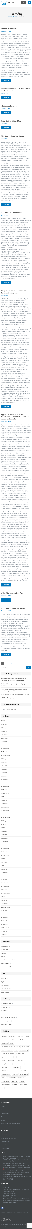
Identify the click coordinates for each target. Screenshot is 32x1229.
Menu (23, 2)
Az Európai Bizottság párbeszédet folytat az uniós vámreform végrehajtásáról (14, 690)
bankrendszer (5, 1039)
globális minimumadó (7, 1057)
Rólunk (3, 1106)
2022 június (4, 862)
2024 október (4, 790)
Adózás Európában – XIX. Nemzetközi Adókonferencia (15, 90)
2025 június (4, 765)
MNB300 (15, 1063)
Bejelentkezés (4, 982)
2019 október (4, 924)
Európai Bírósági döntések (8, 1053)
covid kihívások (14, 1039)
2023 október (4, 814)
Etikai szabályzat (5, 1113)
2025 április (4, 772)
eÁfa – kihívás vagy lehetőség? (12, 593)
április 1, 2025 (5, 93)
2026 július (4, 721)
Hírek (3, 956)
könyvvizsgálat (20, 1060)
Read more (6, 80)
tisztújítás (22, 1081)
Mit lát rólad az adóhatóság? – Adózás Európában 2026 (16, 1167)
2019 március (4, 934)
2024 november (5, 786)
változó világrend (23, 1084)
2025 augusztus (5, 759)
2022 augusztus (5, 855)
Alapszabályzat (5, 1110)
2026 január (4, 741)
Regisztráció (4, 978)
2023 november (5, 810)
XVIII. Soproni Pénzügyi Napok (13, 608)
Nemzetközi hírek (6, 967)
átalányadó (8, 1088)
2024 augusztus (5, 793)
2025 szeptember (5, 755)
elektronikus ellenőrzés (7, 1050)
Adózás (27, 1036)
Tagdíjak (3, 1120)
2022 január (4, 879)
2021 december (5, 883)
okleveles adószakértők (21, 1070)
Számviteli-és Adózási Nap (11, 121)
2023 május (4, 831)
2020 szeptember (5, 907)
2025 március (4, 776)
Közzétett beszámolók (22, 1212)
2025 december (5, 745)
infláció (19, 1057)
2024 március (4, 803)
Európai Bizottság (24, 1050)
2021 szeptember (5, 893)
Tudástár (3, 1212)
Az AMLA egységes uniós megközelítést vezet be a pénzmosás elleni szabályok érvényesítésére (14, 679)
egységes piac (25, 1046)
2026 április (4, 731)
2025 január (4, 783)
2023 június (4, 828)
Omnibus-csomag (6, 1074)
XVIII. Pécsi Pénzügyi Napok (8, 698)
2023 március (4, 838)
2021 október (4, 890)
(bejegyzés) (5, 985)
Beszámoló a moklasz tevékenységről (10, 1123)
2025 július (4, 762)
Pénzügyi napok (5, 1081)
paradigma (15, 1074)
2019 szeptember (5, 928)
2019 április (4, 931)
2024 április (4, 800)
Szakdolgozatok (5, 1148)
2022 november (5, 848)
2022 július (4, 859)
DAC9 (21, 1039)
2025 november (5, 748)
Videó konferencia (5, 1141)
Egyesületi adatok (11, 1212)
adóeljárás (4, 1036)
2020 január (4, 921)
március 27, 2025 (6, 108)
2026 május (4, 728)
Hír (15, 1057)
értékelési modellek (18, 1088)
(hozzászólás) (6, 988)
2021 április (4, 900)
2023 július (4, 824)
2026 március (4, 734)
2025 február (4, 779)
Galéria (4, 953)
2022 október (4, 852)
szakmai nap (14, 1081)
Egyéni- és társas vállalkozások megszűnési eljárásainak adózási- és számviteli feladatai (15, 416)
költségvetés (11, 1060)
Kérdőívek (3, 1145)
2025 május (4, 769)
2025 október (4, 752)
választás (15, 1084)
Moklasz (22, 1063)
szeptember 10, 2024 (6, 421)
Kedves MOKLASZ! (11, 709)
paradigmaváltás (24, 1074)
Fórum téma (5, 949)
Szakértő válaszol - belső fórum (9, 1138)
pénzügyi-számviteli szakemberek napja (16, 1077)
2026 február (4, 738)
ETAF (16, 1050)
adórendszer (12, 1036)
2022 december (5, 845)
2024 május (4, 797)
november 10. (17, 1067)
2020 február (4, 917)
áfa (3, 1088)
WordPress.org (5, 992)
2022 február (4, 876)
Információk (4, 1134)
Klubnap (4, 1060)
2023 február (4, 841)
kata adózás (27, 1057)
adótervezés (20, 1036)
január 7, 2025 (5, 123)
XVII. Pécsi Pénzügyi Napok (11, 212)
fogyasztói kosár (20, 1053)
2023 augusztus (5, 821)
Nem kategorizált (6, 963)
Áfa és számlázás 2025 (9, 106)
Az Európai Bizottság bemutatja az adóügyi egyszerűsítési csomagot (16, 684)
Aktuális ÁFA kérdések (9, 28)
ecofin (11, 1043)
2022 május (4, 865)
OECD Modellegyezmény (7, 1070)
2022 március (4, 872)
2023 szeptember (5, 817)
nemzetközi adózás (6, 1067)
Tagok (2, 1116)
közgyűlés (4, 1063)
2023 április (4, 834)
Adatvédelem (13, 1214)
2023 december (5, 807)
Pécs (3, 1077)
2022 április (4, 869)
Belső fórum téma (6, 946)
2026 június (4, 724)
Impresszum (20, 1214)
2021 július (4, 896)
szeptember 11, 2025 (6, 31)
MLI (10, 1063)
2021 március (4, 903)
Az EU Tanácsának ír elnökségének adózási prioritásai (15, 694)
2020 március (4, 914)
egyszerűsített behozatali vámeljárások (11, 1046)
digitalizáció (5, 1043)
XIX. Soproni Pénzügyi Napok (12, 136)
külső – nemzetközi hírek (8, 960)
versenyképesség (6, 1084)
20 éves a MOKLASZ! (8, 1180)
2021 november (5, 886)
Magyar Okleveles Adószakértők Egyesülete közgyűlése (13, 292)
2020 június (4, 910)
